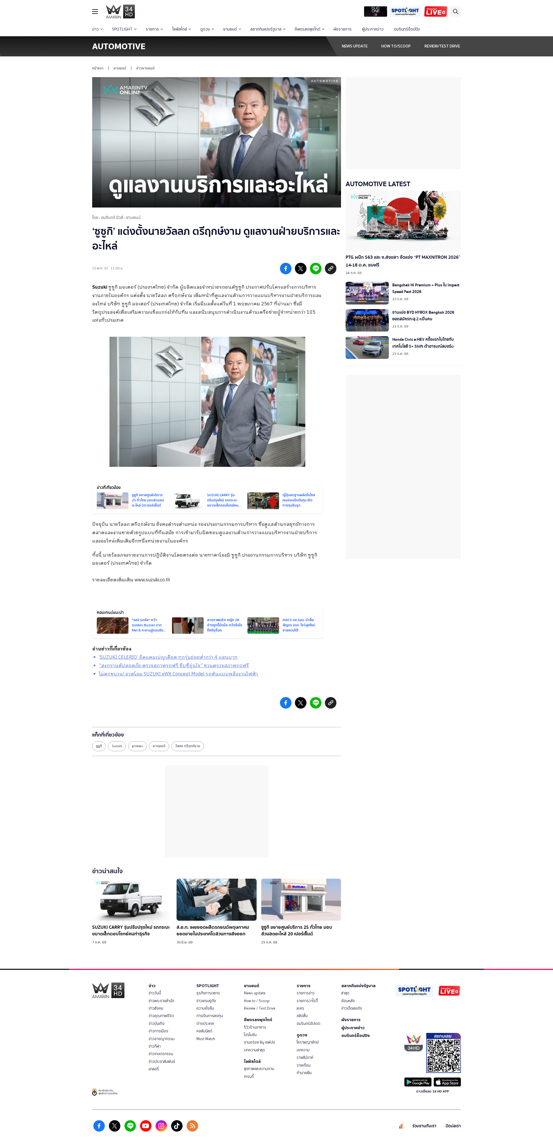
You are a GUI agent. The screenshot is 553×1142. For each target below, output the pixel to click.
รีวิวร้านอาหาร (255, 1027)
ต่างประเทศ (205, 1023)
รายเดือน (303, 1065)
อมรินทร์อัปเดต (308, 1023)
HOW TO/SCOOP (396, 46)
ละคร (300, 1008)
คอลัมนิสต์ (204, 1031)
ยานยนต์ (230, 29)
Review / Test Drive (259, 1008)
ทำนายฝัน (304, 1073)
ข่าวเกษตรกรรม (161, 1054)
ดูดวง (205, 29)
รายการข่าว (306, 993)
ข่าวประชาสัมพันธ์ (162, 1061)
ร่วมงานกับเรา (424, 1126)
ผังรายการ (343, 29)
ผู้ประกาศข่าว (373, 29)
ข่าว (95, 29)
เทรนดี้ (249, 1076)
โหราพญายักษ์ (308, 1042)
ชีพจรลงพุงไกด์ (307, 29)
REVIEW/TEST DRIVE (442, 46)
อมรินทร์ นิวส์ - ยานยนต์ (121, 217)
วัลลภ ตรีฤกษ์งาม (187, 746)
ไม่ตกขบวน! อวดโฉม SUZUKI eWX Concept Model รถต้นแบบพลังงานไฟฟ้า (178, 674)
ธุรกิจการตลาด (208, 993)
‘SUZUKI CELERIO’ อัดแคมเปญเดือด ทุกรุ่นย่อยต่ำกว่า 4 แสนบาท (168, 657)
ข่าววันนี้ (155, 993)
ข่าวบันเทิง (156, 1023)
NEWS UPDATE (355, 46)
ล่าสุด (345, 993)
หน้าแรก (97, 68)
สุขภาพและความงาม (259, 1068)
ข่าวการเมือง (158, 1031)
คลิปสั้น (302, 1016)
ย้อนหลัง (348, 1001)
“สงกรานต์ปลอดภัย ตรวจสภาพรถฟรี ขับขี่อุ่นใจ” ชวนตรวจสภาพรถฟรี (174, 666)
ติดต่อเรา (453, 1126)
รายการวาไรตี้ (307, 1001)
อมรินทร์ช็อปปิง (407, 29)
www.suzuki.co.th (152, 580)
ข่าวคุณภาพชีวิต (161, 1016)
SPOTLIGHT (122, 29)
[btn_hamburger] (95, 11)
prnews (137, 746)
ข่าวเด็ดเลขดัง (351, 1008)
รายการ (152, 29)
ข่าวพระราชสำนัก (161, 1001)
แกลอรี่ (154, 1069)
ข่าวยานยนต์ (145, 68)
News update (255, 993)
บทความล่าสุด (254, 1050)
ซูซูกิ (99, 746)
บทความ (303, 1050)
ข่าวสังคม (156, 1008)
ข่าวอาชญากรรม (162, 1039)
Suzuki (99, 287)
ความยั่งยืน (205, 1008)
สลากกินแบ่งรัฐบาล (265, 29)
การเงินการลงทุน (209, 1016)
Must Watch (205, 1039)
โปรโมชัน (250, 1035)
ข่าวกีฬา (155, 1046)
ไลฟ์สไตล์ (179, 29)
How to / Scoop (257, 1001)
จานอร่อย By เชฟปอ (259, 1042)
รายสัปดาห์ (305, 1057)
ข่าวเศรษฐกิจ (206, 1001)
